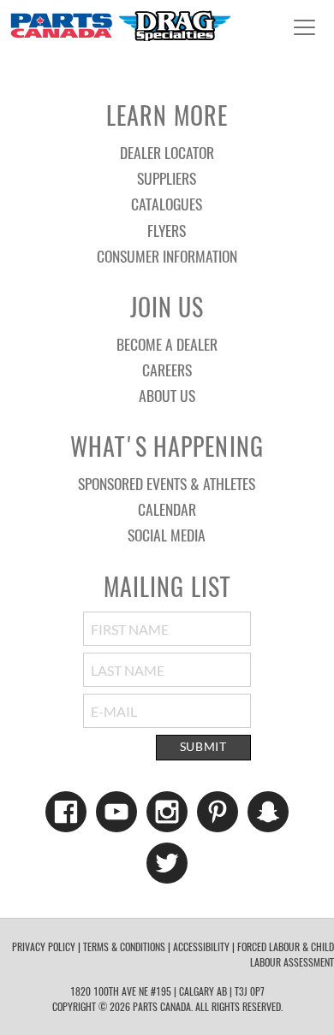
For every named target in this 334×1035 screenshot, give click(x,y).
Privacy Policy (43, 946)
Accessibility (201, 946)
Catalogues (166, 203)
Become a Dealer (167, 344)
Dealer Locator (167, 152)
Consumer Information (167, 256)
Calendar (167, 509)
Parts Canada (120, 25)
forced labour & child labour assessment (285, 954)
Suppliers (166, 178)
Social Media (167, 534)
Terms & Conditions (124, 946)
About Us (167, 395)
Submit (203, 747)
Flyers (166, 230)
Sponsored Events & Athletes (166, 483)
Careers (167, 369)
